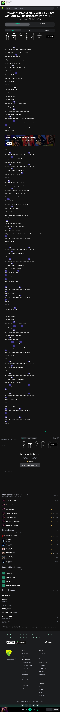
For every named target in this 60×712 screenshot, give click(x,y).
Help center (42, 653)
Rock (9, 427)
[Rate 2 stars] (27, 458)
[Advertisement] (30, 704)
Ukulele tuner (42, 668)
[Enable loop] (34, 709)
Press (40, 692)
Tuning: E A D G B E (5, 439)
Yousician (24, 656)
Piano (30, 30)
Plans (40, 659)
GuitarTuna (4, 626)
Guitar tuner (42, 665)
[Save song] (10, 709)
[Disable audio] (37, 709)
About (40, 686)
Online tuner (25, 668)
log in (28, 465)
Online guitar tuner (27, 665)
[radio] (49, 709)
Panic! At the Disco (32, 19)
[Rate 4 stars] (33, 458)
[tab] (17, 24)
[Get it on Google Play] (21, 642)
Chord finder (25, 680)
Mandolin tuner (43, 677)
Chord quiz (25, 685)
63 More (55, 495)
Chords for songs (26, 662)
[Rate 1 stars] (24, 458)
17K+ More (55, 590)
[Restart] (26, 709)
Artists (24, 677)
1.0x (22, 709)
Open (57, 3)
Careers (41, 689)
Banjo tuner (42, 680)
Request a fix (50, 431)
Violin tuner (42, 674)
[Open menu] (57, 8)
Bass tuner (41, 671)
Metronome (25, 682)
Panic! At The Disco (17, 626)
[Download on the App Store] (11, 642)
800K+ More (55, 530)
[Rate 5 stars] (35, 458)
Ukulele (47, 30)
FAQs (40, 656)
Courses (24, 688)
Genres (24, 671)
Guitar (13, 30)
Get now (9, 143)
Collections (25, 674)
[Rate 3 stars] (30, 458)
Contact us (41, 695)
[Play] (30, 709)
